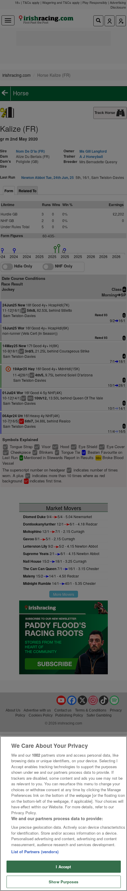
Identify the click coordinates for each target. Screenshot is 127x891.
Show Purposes (63, 882)
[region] (63, 813)
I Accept (63, 866)
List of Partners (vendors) (34, 851)
